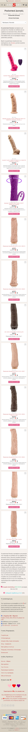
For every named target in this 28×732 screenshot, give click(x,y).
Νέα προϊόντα (4, 664)
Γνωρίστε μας (4, 635)
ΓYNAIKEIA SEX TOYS (8, 722)
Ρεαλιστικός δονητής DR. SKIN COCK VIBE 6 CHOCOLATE (14, 415)
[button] (2, 5)
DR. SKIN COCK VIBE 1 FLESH (14, 539)
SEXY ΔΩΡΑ (14, 726)
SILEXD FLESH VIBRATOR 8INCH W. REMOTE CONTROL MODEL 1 (14, 161)
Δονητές (21, 14)
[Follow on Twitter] (8, 705)
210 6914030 (6, 625)
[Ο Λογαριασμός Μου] (4, 5)
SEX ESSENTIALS (21, 724)
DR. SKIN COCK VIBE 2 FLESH (14, 500)
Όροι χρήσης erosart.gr (7, 647)
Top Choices (4, 667)
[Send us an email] (10, 705)
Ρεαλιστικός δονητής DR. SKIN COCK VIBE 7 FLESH (14, 372)
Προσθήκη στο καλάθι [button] (14, 86)
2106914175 (17, 1)
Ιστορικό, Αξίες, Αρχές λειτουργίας (10, 641)
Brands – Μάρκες (6, 661)
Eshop (17, 728)
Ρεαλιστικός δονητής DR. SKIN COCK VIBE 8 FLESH (14, 289)
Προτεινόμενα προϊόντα (7, 670)
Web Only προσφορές (7, 673)
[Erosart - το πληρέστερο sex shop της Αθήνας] (14, 5)
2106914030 (11, 1)
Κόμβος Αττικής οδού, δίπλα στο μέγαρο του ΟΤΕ (12, 617)
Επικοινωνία (4, 652)
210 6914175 (14, 625)
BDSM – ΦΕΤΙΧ (19, 723)
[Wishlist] (23, 5)
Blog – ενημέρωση (6, 644)
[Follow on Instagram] (5, 705)
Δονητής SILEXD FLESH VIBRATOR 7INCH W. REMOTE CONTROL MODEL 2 (14, 119)
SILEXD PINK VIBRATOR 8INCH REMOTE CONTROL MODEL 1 (14, 76)
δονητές (13, 43)
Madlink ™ (17, 730)
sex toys (14, 14)
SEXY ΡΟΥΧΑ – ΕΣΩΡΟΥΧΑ (9, 724)
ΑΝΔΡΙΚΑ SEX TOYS (10, 723)
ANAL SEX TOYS (22, 721)
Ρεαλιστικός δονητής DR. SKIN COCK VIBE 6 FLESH (14, 458)
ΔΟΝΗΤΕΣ (4, 721)
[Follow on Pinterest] (13, 705)
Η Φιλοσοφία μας (5, 638)
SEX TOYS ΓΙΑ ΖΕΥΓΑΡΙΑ (19, 722)
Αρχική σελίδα (7, 14)
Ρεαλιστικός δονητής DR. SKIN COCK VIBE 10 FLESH (14, 247)
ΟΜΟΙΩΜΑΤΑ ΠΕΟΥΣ (12, 721)
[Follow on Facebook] (2, 705)
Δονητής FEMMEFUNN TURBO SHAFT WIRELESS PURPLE (14, 204)
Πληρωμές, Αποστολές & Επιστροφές (11, 649)
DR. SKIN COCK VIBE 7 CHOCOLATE (14, 332)
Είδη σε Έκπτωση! (6, 675)
